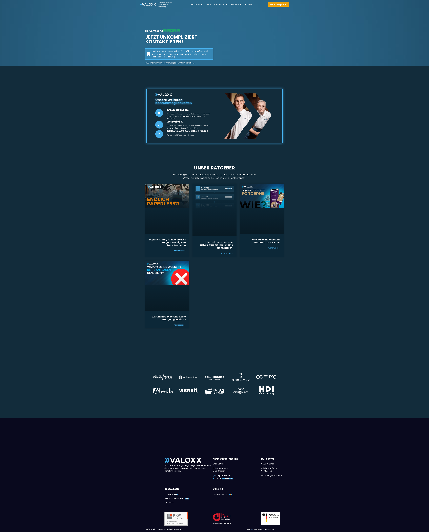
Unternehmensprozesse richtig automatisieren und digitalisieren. (216, 245)
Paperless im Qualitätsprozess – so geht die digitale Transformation (167, 242)
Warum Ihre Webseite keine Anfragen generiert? (169, 318)
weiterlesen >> (180, 251)
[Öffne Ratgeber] (241, 4)
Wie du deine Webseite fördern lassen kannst (266, 241)
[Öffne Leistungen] (201, 4)
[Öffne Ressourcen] (226, 4)
